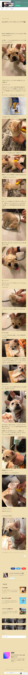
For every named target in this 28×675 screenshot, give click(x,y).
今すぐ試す (17, 5)
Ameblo (11, 8)
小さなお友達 (4, 587)
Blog (2, 8)
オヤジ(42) (9, 552)
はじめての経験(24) (5, 552)
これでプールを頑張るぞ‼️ (7, 608)
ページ (7, 8)
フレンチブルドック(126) (20, 552)
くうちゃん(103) (14, 552)
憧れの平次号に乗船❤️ (6, 598)
